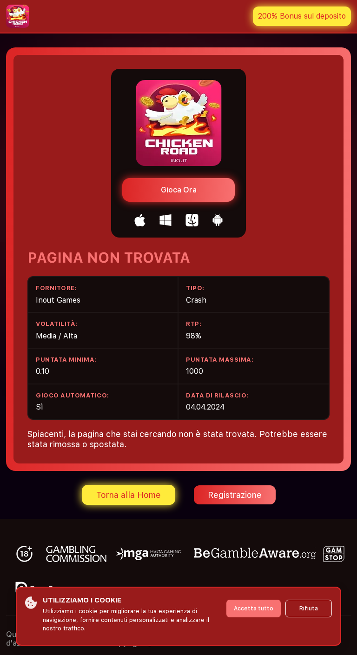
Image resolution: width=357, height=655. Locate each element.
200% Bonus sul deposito (302, 16)
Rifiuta (308, 608)
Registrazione (235, 495)
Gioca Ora (179, 189)
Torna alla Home (128, 495)
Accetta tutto (253, 608)
